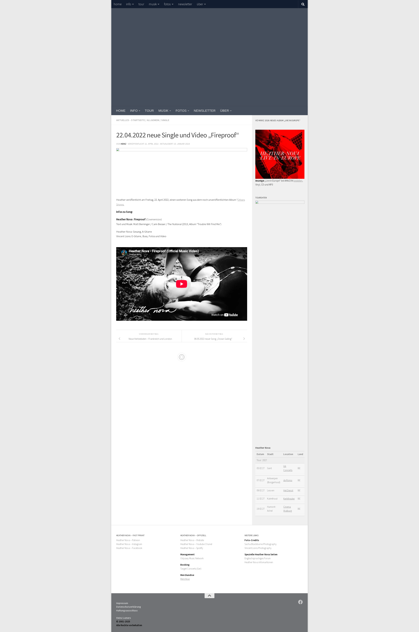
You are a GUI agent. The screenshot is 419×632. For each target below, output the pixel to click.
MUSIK (153, 4)
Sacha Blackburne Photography (261, 544)
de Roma (287, 480)
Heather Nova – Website (192, 540)
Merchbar (185, 578)
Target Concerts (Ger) (190, 568)
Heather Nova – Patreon (128, 540)
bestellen (298, 180)
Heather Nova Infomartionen (259, 562)
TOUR (141, 4)
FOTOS (167, 4)
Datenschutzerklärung (128, 606)
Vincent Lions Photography (258, 548)
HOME (118, 4)
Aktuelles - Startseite (130, 120)
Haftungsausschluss (127, 610)
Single (165, 120)
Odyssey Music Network (192, 558)
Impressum (122, 603)
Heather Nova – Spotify (191, 548)
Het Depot (288, 490)
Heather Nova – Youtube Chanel (196, 544)
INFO (128, 4)
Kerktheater (289, 498)
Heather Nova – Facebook (129, 548)
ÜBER (200, 4)
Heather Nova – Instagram (129, 544)
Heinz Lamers (123, 617)
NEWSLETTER (185, 4)
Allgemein (153, 120)
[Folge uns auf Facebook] (300, 602)
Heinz (123, 143)
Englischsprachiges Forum (258, 558)
